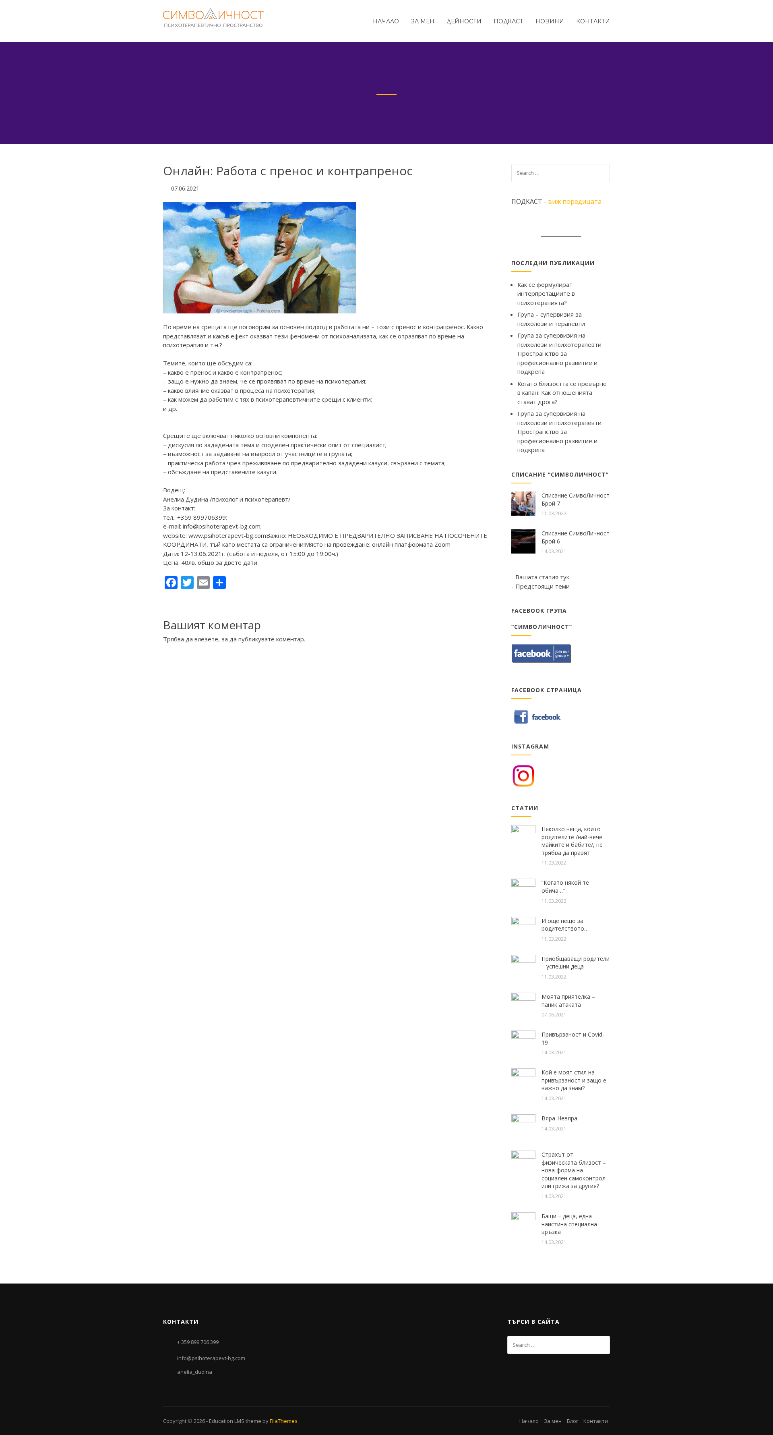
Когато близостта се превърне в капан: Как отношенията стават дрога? (562, 392)
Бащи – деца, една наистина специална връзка (569, 1224)
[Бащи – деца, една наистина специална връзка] (523, 1223)
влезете (206, 639)
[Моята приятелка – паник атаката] (523, 1004)
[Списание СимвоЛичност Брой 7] (523, 503)
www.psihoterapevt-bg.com (227, 535)
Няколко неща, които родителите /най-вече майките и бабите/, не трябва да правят (572, 840)
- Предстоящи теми (540, 586)
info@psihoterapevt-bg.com (211, 1358)
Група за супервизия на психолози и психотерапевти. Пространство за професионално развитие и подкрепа (560, 353)
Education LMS (226, 1421)
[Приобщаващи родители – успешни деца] (523, 966)
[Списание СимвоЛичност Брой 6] (523, 541)
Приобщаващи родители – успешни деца (576, 962)
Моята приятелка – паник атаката (568, 1000)
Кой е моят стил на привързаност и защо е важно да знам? (574, 1080)
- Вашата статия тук (540, 577)
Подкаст (508, 21)
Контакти (593, 21)
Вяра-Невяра (559, 1118)
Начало (386, 21)
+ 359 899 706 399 (198, 1342)
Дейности (464, 21)
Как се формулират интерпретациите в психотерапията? (546, 293)
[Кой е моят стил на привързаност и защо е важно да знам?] (523, 1080)
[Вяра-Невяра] (523, 1126)
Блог (572, 1421)
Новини (549, 21)
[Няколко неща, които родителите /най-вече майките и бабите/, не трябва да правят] (523, 836)
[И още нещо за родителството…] (523, 928)
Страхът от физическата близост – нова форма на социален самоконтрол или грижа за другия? (574, 1170)
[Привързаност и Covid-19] (523, 1042)
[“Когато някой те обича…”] (523, 890)
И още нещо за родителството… (565, 925)
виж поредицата (574, 201)
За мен (422, 21)
